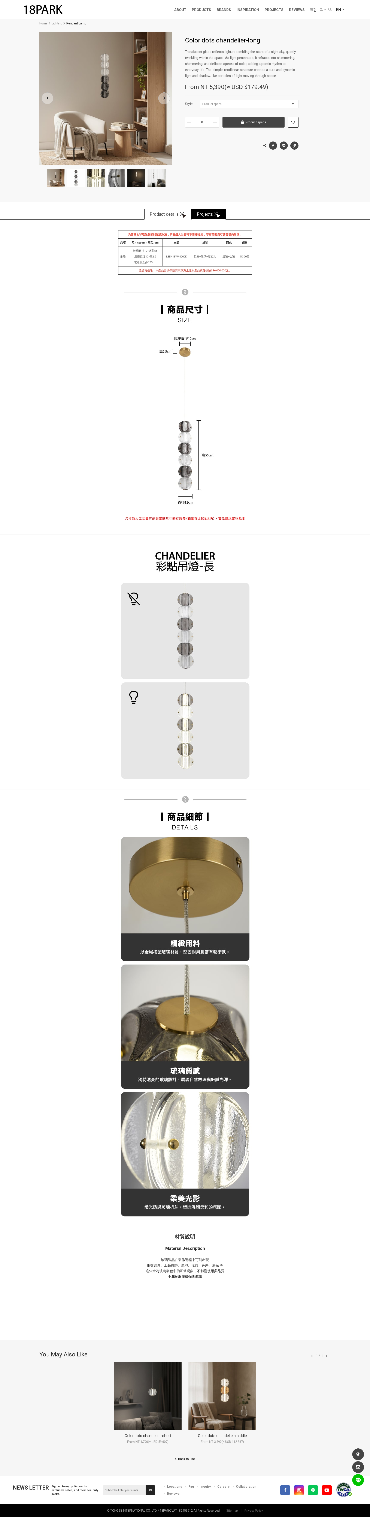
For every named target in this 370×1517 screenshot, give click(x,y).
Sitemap (232, 1510)
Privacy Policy (254, 1510)
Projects (205, 214)
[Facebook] (285, 1490)
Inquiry (205, 1486)
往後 (326, 1356)
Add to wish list (293, 122)
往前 (312, 1356)
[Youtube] (327, 1490)
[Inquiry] (358, 1467)
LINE (284, 145)
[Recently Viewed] (358, 1454)
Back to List (186, 1459)
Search (330, 9)
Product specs (212, 104)
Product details (164, 214)
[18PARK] (42, 9)
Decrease (189, 122)
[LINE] (313, 1490)
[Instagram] (299, 1490)
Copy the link (294, 145)
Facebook (273, 145)
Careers (223, 1486)
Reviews (173, 1494)
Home (43, 23)
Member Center (323, 10)
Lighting (57, 23)
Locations (174, 1486)
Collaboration (246, 1486)
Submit (150, 1490)
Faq (191, 1486)
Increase (215, 122)
